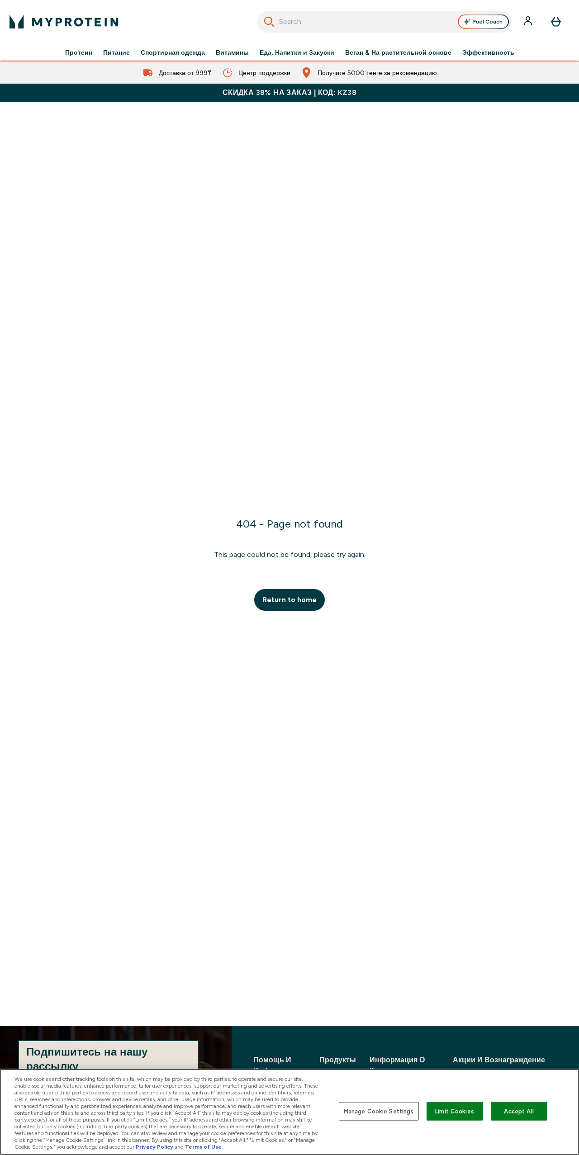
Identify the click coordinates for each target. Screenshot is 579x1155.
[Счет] (528, 21)
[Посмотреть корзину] (556, 21)
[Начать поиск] (269, 22)
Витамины (232, 52)
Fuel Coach (488, 22)
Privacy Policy (154, 1147)
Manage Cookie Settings (379, 1111)
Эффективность (488, 52)
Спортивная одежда (173, 52)
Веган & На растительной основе (398, 52)
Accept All (518, 1111)
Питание (116, 52)
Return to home (289, 599)
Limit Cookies (454, 1111)
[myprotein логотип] (63, 21)
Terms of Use (203, 1147)
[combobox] (384, 22)
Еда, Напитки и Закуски (297, 52)
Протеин (78, 52)
